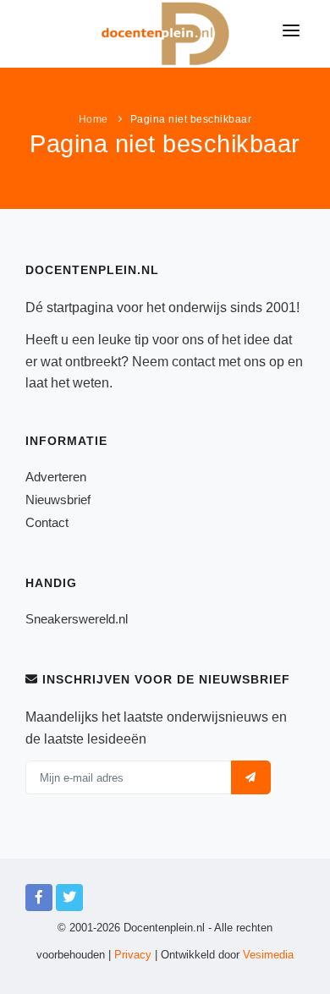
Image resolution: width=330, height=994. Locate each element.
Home (93, 119)
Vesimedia (268, 954)
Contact (47, 522)
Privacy (132, 954)
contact (193, 361)
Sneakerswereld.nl (76, 619)
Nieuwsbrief (58, 499)
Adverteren (55, 477)
